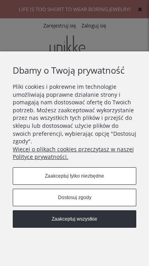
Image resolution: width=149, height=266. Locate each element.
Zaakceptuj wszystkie (74, 219)
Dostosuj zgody (74, 197)
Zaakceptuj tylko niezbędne (74, 176)
